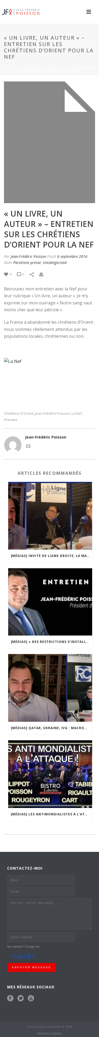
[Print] (44, 274)
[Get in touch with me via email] (28, 445)
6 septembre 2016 (72, 256)
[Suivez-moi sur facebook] (10, 998)
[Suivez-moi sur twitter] (20, 998)
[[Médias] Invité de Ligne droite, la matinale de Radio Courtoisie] (50, 516)
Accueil (12, 68)
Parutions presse (27, 262)
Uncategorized (55, 262)
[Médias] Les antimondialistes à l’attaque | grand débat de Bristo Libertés (51, 814)
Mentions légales (49, 1033)
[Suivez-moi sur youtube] (31, 998)
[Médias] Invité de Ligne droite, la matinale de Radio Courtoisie (51, 556)
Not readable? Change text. (23, 946)
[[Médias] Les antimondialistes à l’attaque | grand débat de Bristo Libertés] (50, 774)
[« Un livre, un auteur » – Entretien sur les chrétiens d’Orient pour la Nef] (49, 142)
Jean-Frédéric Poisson (28, 256)
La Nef (77, 413)
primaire (10, 420)
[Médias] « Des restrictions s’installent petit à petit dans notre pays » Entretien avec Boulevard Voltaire (51, 641)
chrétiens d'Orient (19, 413)
